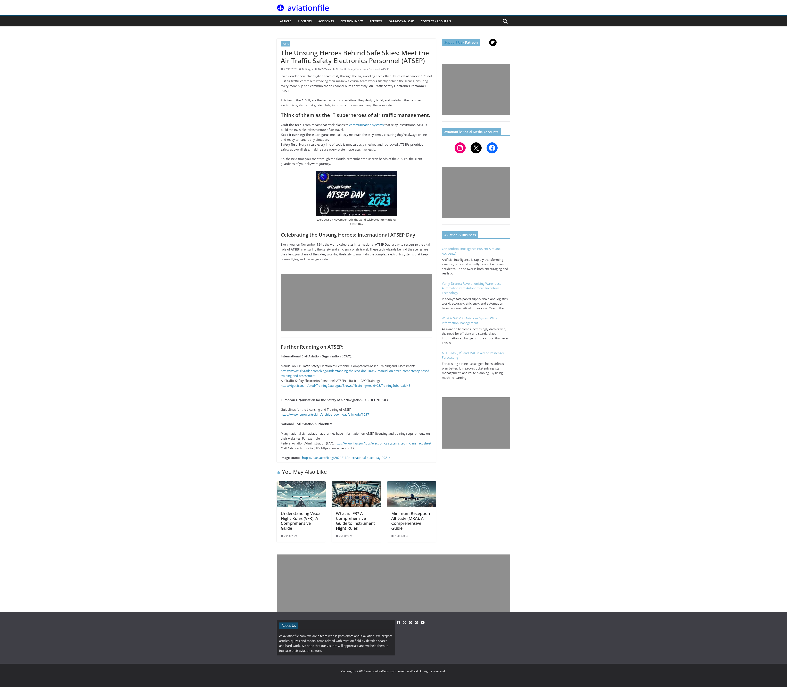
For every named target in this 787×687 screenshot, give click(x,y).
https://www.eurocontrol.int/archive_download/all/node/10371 (326, 414)
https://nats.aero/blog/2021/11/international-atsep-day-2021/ (346, 458)
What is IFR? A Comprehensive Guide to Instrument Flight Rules (355, 521)
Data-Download (401, 21)
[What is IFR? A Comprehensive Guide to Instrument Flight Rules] (356, 484)
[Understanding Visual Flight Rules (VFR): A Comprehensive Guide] (301, 484)
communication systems (366, 125)
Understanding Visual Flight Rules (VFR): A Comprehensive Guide (301, 521)
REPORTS (376, 21)
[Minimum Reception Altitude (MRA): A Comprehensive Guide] (411, 484)
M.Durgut (307, 69)
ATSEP (385, 69)
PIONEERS (305, 21)
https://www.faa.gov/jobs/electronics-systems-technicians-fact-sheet (383, 443)
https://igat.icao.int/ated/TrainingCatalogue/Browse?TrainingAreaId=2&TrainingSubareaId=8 (345, 385)
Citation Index (351, 21)
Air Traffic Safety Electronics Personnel (358, 69)
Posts (285, 43)
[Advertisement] (356, 302)
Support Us (453, 42)
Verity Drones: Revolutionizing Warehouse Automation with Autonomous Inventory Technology (471, 288)
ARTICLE (285, 21)
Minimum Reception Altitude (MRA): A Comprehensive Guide (410, 521)
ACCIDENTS (326, 21)
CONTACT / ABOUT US (436, 21)
